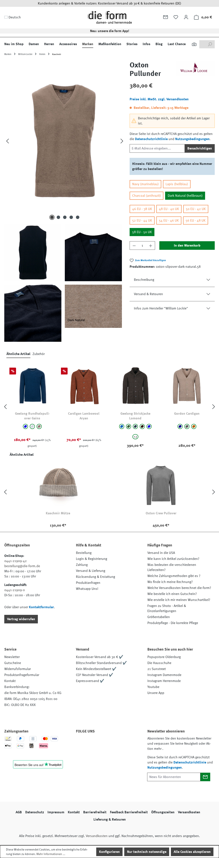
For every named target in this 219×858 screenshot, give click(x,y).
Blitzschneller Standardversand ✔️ (101, 663)
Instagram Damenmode (164, 675)
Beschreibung (144, 280)
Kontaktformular (41, 607)
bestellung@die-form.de (22, 566)
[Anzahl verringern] (134, 245)
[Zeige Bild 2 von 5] (58, 217)
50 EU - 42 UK (196, 209)
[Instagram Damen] (116, 743)
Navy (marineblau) (145, 184)
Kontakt (10, 681)
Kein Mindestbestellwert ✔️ (96, 669)
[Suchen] (194, 44)
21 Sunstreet (156, 669)
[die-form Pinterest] (92, 743)
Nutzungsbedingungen (192, 139)
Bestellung (84, 553)
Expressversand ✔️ (90, 681)
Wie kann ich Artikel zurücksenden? (173, 559)
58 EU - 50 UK (142, 232)
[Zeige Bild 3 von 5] (65, 217)
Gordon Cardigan (187, 414)
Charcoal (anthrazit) (146, 196)
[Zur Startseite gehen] (109, 17)
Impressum (55, 812)
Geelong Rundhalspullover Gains (32, 416)
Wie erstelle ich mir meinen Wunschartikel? (178, 600)
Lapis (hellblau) (177, 184)
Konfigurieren (109, 852)
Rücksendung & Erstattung (95, 577)
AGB (19, 812)
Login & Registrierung (91, 559)
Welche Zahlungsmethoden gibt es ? (173, 576)
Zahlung (82, 565)
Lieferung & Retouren (109, 819)
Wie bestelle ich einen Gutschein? (172, 594)
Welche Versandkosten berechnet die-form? (179, 588)
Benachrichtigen (199, 148)
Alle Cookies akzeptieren (192, 852)
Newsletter (12, 657)
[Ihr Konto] (186, 17)
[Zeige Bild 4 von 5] (71, 217)
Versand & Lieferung (90, 571)
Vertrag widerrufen (21, 619)
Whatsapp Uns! (87, 589)
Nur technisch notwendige (146, 852)
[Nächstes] (122, 141)
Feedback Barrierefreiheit (129, 812)
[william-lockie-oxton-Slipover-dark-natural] (64, 141)
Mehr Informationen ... (50, 854)
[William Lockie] (195, 71)
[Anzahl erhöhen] (150, 245)
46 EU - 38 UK (142, 209)
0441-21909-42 (15, 561)
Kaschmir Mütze (58, 513)
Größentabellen (158, 617)
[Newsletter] (165, 17)
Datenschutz (34, 812)
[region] (64, 201)
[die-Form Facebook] (81, 743)
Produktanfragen (88, 583)
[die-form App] (81, 753)
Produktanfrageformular (21, 675)
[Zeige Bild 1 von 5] (52, 217)
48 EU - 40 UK (169, 209)
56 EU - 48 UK (196, 220)
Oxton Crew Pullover (161, 513)
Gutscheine (12, 663)
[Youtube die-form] (127, 743)
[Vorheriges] (7, 141)
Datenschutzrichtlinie (151, 139)
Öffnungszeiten (163, 812)
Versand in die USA (161, 553)
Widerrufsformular (17, 669)
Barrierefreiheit (95, 812)
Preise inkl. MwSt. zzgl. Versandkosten (159, 99)
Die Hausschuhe (159, 663)
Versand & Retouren (148, 294)
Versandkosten (189, 812)
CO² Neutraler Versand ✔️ (94, 675)
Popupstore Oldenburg (164, 657)
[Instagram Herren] (104, 743)
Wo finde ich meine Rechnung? (170, 582)
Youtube (153, 687)
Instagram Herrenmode (164, 681)
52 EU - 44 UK (142, 220)
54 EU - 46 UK (169, 220)
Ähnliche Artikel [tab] (18, 354)
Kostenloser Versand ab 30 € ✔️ (99, 657)
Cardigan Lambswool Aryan (83, 416)
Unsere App (155, 693)
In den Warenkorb (187, 245)
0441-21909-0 (14, 590)
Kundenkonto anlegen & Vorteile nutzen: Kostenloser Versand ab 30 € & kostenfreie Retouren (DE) (109, 3)
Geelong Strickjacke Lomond (135, 416)
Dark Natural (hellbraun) (185, 196)
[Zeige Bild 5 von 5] (77, 217)
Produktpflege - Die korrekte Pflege (172, 623)
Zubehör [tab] (39, 354)
